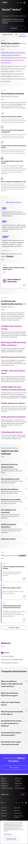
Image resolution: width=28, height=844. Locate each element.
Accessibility (4, 810)
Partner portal (18, 778)
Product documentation (7, 788)
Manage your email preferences (18, 816)
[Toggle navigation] (24, 3)
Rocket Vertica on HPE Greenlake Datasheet (12, 659)
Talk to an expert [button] (14, 767)
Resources (3, 780)
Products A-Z (4, 783)
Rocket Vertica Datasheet (7, 656)
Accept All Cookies (11, 839)
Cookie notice (17, 810)
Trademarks (4, 816)
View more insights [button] (14, 627)
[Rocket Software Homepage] (4, 3)
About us (3, 778)
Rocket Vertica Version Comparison (10, 662)
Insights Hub (4, 785)
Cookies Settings (8, 834)
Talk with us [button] (14, 28)
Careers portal (18, 783)
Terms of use (4, 813)
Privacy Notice (17, 807)
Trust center (4, 807)
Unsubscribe (4, 820)
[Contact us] (21, 2)
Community (18, 780)
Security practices (18, 813)
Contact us (17, 785)
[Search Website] (18, 2)
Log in (22, 794)
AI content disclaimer (20, 788)
